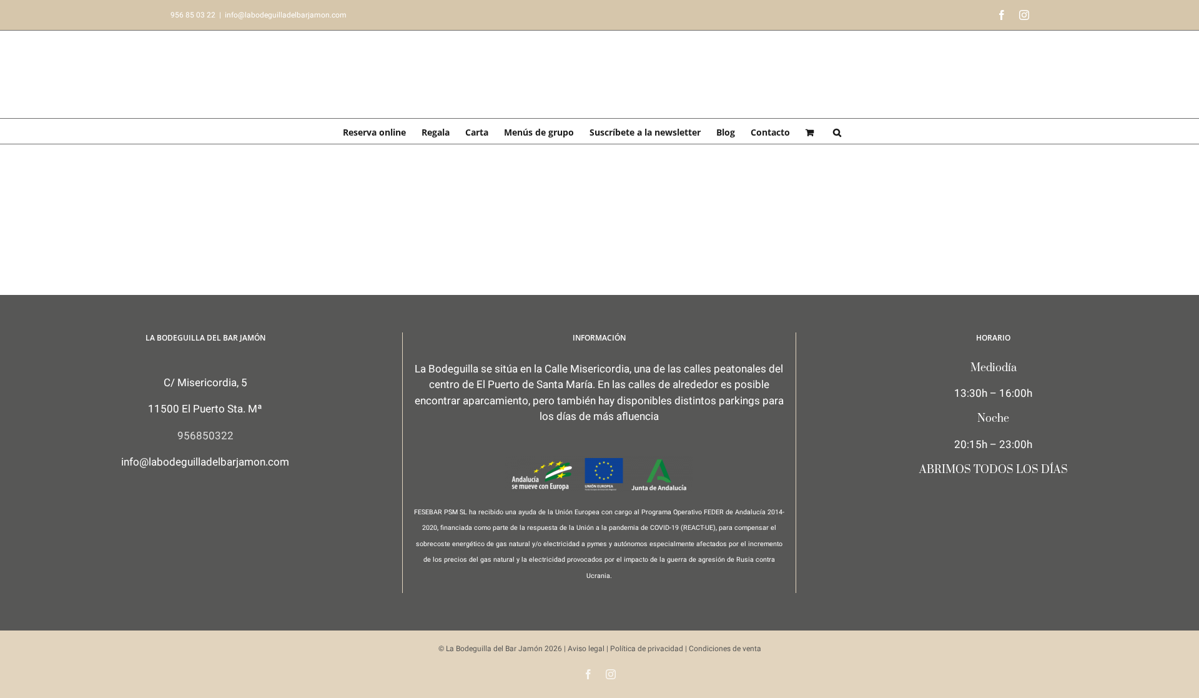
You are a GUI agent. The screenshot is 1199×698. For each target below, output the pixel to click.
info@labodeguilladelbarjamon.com (286, 15)
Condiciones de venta (725, 648)
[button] (837, 131)
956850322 (205, 436)
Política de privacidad (646, 648)
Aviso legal (586, 648)
